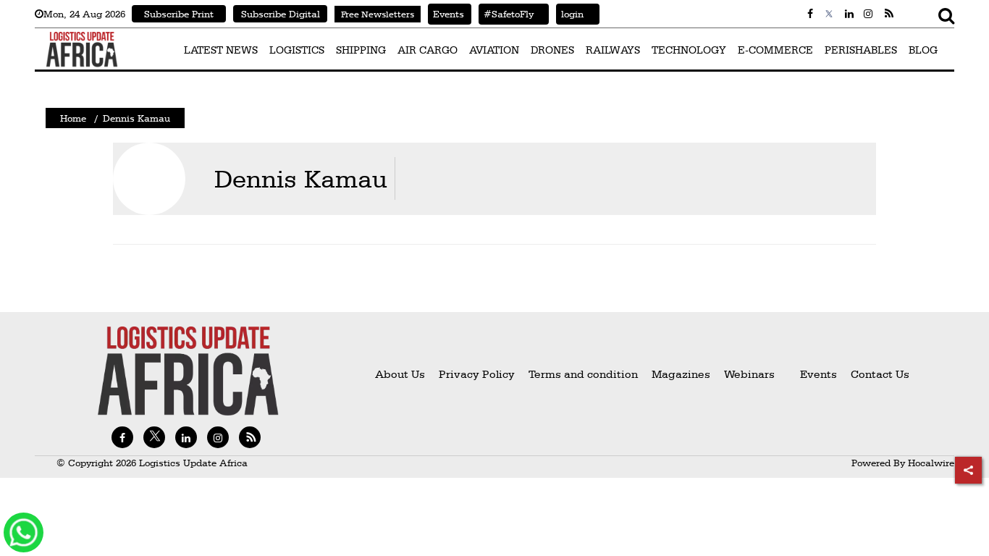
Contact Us (880, 374)
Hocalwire (931, 462)
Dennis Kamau (300, 178)
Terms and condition (585, 374)
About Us (400, 374)
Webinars (749, 374)
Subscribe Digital (280, 14)
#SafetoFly (506, 14)
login (570, 14)
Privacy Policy (477, 374)
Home (73, 118)
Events (446, 14)
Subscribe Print (179, 14)
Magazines (682, 374)
